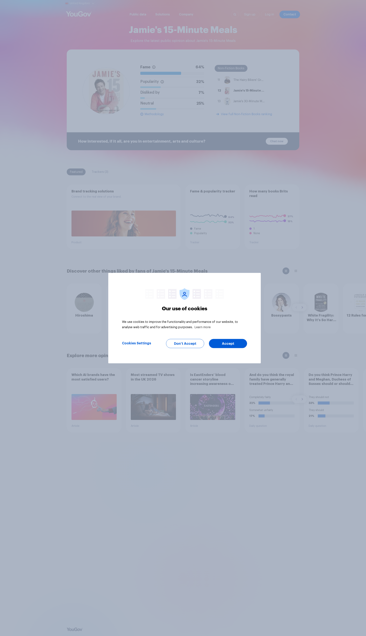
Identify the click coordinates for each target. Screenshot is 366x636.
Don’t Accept (185, 343)
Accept (228, 343)
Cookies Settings (136, 343)
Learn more (202, 327)
